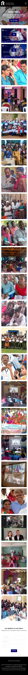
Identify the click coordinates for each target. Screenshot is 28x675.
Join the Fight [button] (14, 20)
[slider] (13, 42)
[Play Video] (2, 42)
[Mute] (20, 42)
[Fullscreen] (25, 42)
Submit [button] (14, 650)
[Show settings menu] (23, 42)
